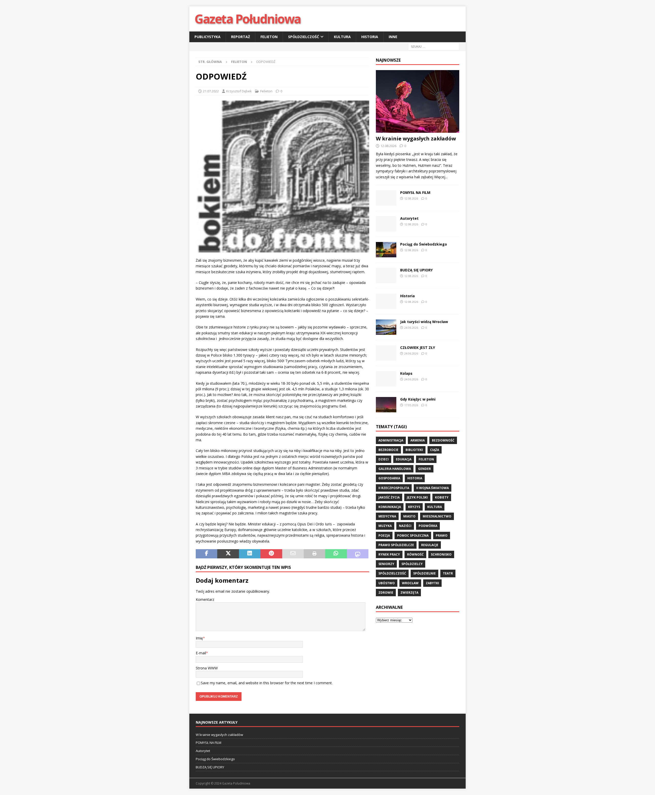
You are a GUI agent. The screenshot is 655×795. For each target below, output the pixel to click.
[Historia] (386, 301)
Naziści (405, 526)
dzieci (383, 459)
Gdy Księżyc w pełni (417, 399)
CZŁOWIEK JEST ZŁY (417, 347)
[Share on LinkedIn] (249, 553)
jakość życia (389, 497)
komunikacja (389, 507)
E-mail (201, 652)
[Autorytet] (386, 223)
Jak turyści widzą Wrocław (424, 321)
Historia (369, 36)
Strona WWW (207, 668)
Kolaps (406, 373)
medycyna (387, 516)
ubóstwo (386, 583)
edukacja (403, 459)
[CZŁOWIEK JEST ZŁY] (386, 353)
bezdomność (443, 440)
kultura (434, 507)
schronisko (441, 554)
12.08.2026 (388, 145)
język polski (417, 497)
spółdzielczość (392, 573)
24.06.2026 (411, 327)
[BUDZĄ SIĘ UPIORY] (386, 275)
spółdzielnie (424, 573)
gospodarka (389, 478)
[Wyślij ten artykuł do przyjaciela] (293, 553)
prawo (441, 535)
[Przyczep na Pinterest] (271, 553)
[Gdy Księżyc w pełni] (386, 404)
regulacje (429, 545)
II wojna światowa (432, 488)
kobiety (442, 497)
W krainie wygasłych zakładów (416, 138)
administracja (390, 440)
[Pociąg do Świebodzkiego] (386, 249)
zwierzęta (409, 592)
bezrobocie (388, 450)
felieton (426, 459)
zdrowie (385, 592)
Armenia (417, 440)
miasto (409, 516)
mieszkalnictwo (437, 516)
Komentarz (205, 599)
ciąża (434, 450)
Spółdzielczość (303, 36)
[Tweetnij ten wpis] (228, 553)
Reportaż (240, 36)
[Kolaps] (386, 379)
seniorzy (386, 564)
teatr (448, 573)
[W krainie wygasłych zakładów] (417, 101)
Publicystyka (207, 36)
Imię (199, 638)
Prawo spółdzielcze (396, 545)
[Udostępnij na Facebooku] (206, 553)
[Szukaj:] (433, 46)
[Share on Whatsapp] (336, 553)
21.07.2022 (211, 91)
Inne (393, 36)
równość (415, 554)
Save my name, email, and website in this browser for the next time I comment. (267, 682)
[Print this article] (314, 553)
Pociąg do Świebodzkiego (423, 244)
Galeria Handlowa (394, 469)
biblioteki (414, 450)
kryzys (414, 507)
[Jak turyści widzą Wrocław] (386, 327)
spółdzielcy (412, 564)
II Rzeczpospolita (393, 488)
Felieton (269, 36)
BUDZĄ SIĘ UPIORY (416, 270)
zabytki (432, 583)
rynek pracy (389, 554)
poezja (384, 535)
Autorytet (409, 218)
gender (424, 469)
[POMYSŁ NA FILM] (386, 198)
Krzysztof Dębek (239, 91)
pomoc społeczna (413, 535)
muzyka (385, 526)
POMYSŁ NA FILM (415, 192)
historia (414, 478)
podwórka (428, 526)
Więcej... (440, 176)
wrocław (410, 583)
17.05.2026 (411, 405)
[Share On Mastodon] (357, 553)
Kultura (342, 36)
